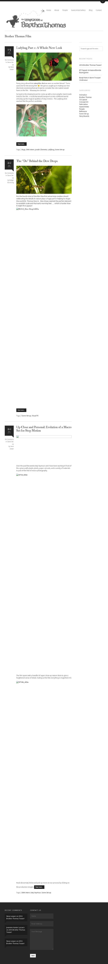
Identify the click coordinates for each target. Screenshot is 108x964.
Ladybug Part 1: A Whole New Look (39, 48)
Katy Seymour (36, 892)
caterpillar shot (39, 83)
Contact (99, 10)
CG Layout (83, 99)
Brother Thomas (85, 97)
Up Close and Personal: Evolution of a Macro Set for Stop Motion (44, 429)
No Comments (9, 60)
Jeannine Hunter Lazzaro (15, 927)
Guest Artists (84, 107)
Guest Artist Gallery (78, 10)
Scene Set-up (60, 149)
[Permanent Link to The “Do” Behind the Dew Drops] (44, 193)
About (56, 10)
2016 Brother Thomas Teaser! (90, 65)
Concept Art (83, 102)
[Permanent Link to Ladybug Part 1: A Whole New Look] (44, 80)
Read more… (21, 144)
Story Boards (84, 116)
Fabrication (83, 104)
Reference (83, 111)
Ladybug (51, 149)
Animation (83, 95)
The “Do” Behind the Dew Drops (37, 161)
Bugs (23, 149)
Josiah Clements (41, 149)
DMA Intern (30, 149)
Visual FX (35, 416)
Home (48, 10)
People (65, 10)
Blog (90, 10)
